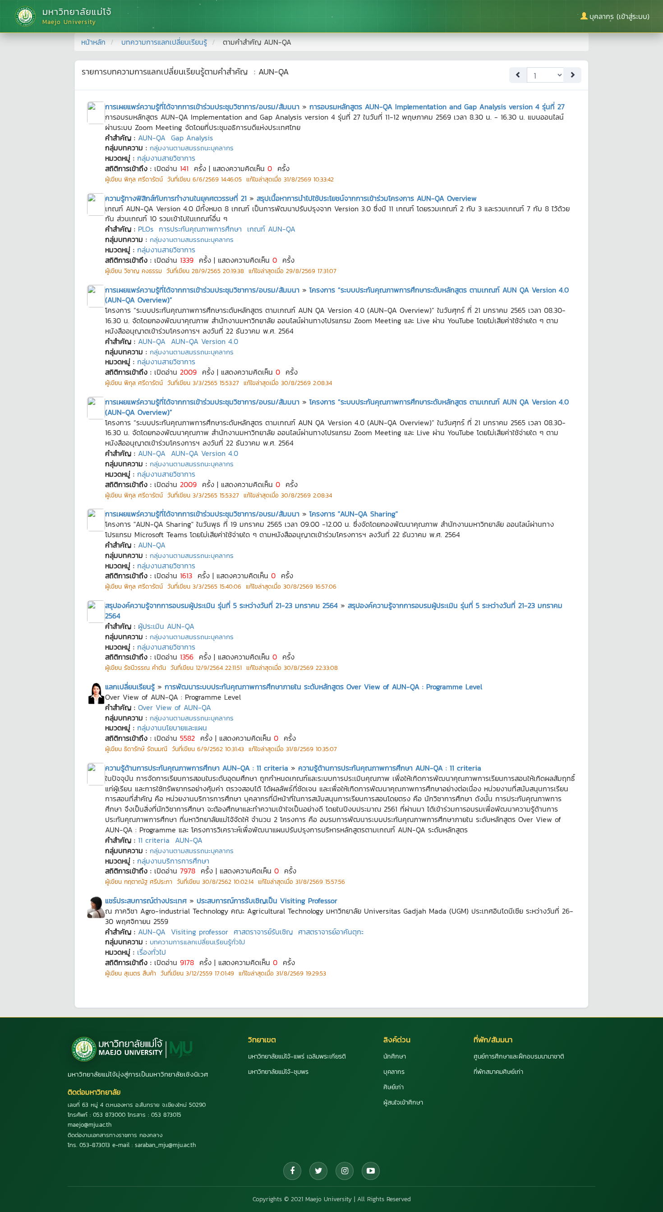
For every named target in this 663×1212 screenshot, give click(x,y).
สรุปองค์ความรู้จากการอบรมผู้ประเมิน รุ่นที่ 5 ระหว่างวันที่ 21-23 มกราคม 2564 (221, 605)
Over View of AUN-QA (174, 707)
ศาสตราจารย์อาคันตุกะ (331, 931)
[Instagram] (345, 1171)
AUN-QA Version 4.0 (204, 341)
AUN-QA (152, 137)
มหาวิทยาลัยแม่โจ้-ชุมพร (278, 1072)
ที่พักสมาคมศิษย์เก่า (498, 1072)
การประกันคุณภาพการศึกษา (200, 228)
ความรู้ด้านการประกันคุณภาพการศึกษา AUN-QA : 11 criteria (196, 767)
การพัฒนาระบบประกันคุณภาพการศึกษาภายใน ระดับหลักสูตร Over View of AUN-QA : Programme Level (323, 686)
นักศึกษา (394, 1056)
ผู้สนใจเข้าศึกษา (403, 1102)
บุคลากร (394, 1072)
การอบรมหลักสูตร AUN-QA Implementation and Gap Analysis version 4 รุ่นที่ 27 (437, 106)
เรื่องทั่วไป (151, 952)
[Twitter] (318, 1171)
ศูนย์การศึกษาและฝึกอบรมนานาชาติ (519, 1056)
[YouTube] (371, 1171)
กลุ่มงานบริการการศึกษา (173, 860)
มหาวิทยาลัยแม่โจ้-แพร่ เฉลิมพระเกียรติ (297, 1056)
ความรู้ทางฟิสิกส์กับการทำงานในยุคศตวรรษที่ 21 (176, 198)
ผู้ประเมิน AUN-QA (166, 626)
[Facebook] (292, 1171)
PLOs (145, 228)
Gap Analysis (192, 137)
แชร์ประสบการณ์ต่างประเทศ (146, 900)
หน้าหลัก (93, 42)
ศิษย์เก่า (393, 1087)
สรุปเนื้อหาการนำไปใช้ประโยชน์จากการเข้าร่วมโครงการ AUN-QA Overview (367, 198)
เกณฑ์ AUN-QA (271, 228)
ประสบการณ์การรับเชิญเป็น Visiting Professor (267, 900)
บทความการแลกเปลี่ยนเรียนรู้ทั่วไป (197, 942)
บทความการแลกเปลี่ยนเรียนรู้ (164, 42)
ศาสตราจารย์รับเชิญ (263, 931)
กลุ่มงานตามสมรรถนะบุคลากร (192, 148)
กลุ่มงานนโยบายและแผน (172, 727)
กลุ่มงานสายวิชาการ (166, 158)
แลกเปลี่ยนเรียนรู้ (130, 686)
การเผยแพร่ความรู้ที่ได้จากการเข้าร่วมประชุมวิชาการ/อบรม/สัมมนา (202, 106)
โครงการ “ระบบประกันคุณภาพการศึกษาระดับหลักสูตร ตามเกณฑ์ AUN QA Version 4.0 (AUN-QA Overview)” (337, 295)
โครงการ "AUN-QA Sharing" (353, 513)
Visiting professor (199, 931)
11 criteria (154, 840)
